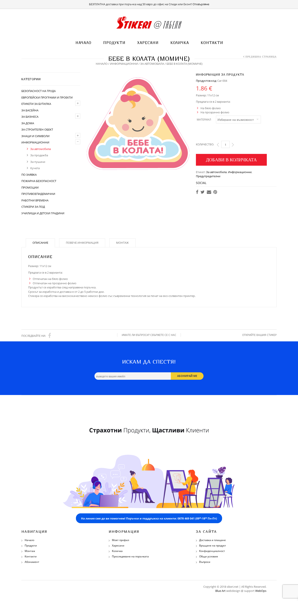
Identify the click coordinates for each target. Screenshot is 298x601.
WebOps (260, 591)
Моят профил (120, 540)
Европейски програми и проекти (47, 97)
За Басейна (29, 110)
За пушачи (37, 162)
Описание (40, 243)
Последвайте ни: (33, 336)
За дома (27, 123)
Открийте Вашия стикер (259, 335)
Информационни (124, 64)
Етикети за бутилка (36, 104)
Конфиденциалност (212, 551)
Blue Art (220, 591)
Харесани (148, 42)
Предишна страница (261, 56)
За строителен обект (37, 129)
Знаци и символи (35, 136)
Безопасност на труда (38, 91)
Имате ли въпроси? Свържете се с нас (149, 335)
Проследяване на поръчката (130, 556)
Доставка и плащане (212, 540)
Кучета (35, 168)
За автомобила (152, 64)
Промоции (30, 187)
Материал (204, 119)
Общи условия (208, 556)
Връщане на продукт (212, 545)
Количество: (205, 144)
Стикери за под (33, 207)
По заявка (29, 175)
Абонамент (32, 562)
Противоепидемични (38, 194)
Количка (179, 42)
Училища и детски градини (42, 213)
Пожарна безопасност (38, 181)
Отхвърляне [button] (201, 4)
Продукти (114, 42)
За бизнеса (29, 117)
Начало (83, 42)
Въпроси (204, 562)
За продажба (39, 155)
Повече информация (82, 243)
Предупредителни (208, 176)
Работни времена (34, 200)
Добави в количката (231, 160)
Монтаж (122, 243)
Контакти (212, 42)
